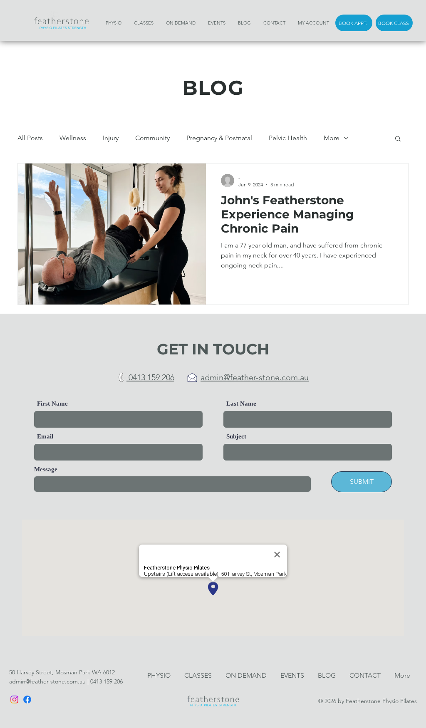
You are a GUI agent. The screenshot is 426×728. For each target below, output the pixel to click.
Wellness (72, 138)
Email (45, 436)
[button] (398, 139)
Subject (236, 436)
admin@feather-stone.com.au (47, 681)
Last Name (241, 404)
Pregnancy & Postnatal (219, 138)
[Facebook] (27, 699)
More (331, 138)
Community (152, 138)
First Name (52, 404)
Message (45, 469)
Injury (111, 138)
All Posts (30, 138)
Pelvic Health (288, 138)
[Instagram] (14, 699)
